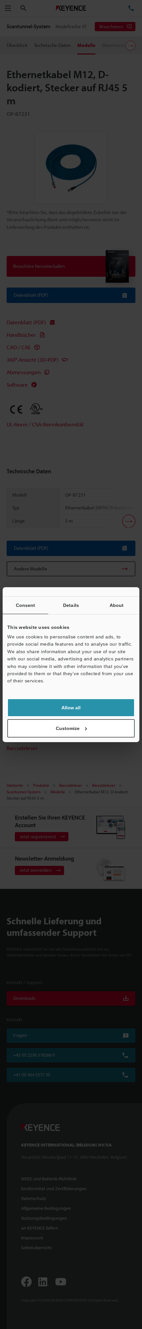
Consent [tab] (25, 605)
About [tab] (117, 605)
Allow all (71, 707)
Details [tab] (71, 605)
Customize (68, 728)
